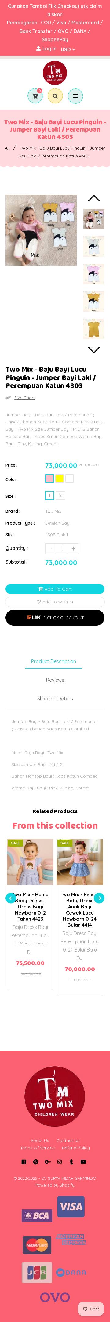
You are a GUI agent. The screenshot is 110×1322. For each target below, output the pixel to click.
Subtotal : (17, 562)
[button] (55, 618)
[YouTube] (83, 1161)
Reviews (55, 680)
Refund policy (76, 1147)
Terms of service (37, 1147)
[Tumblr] (71, 1161)
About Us (40, 1140)
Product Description (53, 661)
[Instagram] (59, 1161)
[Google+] (47, 1161)
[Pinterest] (35, 1161)
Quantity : (17, 548)
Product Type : (20, 523)
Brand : (13, 511)
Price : (11, 465)
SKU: (10, 534)
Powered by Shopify (55, 1185)
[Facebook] (24, 1161)
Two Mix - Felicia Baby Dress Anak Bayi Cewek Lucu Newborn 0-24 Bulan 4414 (80, 909)
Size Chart (24, 397)
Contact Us (68, 1140)
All (7, 148)
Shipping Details (55, 698)
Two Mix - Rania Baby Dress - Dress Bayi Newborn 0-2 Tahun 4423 (30, 906)
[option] (41, 230)
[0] (33, 96)
